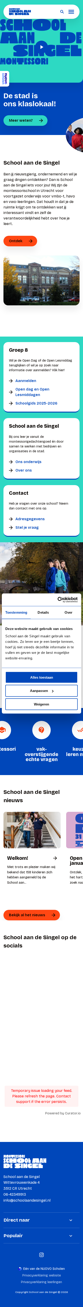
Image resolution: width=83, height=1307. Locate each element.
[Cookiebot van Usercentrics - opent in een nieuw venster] (58, 600)
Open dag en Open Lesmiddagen (32, 392)
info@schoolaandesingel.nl (26, 1200)
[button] (41, 47)
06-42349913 (14, 1194)
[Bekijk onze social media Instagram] (41, 1255)
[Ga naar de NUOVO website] (4, 79)
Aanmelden (25, 381)
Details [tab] (43, 612)
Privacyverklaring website (41, 1275)
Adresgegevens (30, 519)
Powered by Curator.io (63, 1113)
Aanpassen (39, 691)
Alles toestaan (41, 677)
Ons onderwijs (28, 462)
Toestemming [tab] (16, 612)
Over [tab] (68, 612)
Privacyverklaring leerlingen (41, 1282)
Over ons (23, 470)
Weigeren (41, 704)
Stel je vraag (27, 527)
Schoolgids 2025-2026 (36, 403)
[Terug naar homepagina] (20, 11)
